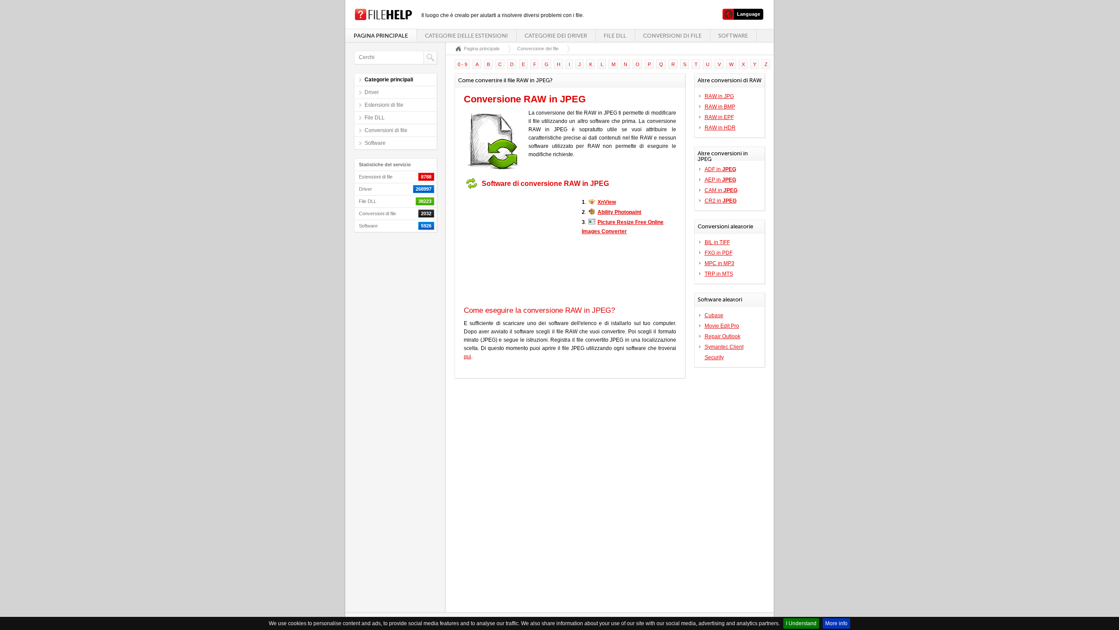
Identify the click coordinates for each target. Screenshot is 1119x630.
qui (467, 357)
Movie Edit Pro (722, 326)
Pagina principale (381, 35)
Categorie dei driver (556, 35)
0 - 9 (462, 64)
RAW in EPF (719, 117)
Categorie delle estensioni (466, 35)
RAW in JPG (719, 96)
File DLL (615, 35)
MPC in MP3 (719, 263)
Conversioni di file (672, 35)
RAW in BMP (720, 107)
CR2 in (721, 201)
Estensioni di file (384, 105)
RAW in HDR (720, 128)
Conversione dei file (538, 48)
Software (733, 35)
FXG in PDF (719, 253)
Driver (372, 92)
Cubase (714, 315)
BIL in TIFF (717, 242)
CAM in (721, 190)
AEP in (720, 180)
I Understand (801, 623)
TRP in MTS (719, 274)
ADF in (720, 169)
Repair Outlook (722, 336)
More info (836, 623)
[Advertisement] (518, 247)
